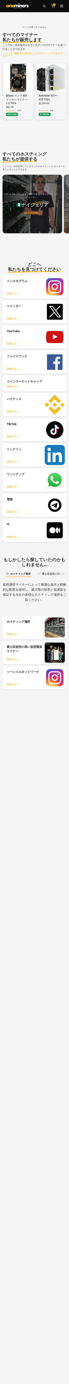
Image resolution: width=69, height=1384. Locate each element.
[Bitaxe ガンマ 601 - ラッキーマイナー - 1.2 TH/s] (18, 78)
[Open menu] (61, 6)
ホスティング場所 (20, 573)
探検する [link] (12, 293)
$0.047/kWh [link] (31, 213)
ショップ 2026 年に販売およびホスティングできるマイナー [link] (33, 54)
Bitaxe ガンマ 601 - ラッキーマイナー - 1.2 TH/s (17, 99)
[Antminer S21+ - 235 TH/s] (51, 78)
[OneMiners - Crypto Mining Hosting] (17, 6)
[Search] (44, 6)
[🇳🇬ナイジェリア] (32, 204)
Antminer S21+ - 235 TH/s (48, 97)
